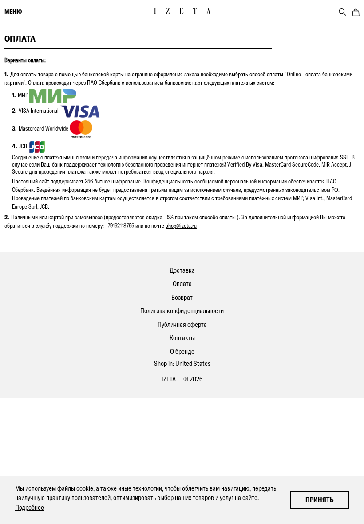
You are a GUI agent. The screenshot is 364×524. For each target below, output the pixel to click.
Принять (319, 500)
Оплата (182, 283)
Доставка (182, 270)
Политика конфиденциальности (182, 310)
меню (13, 12)
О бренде (182, 351)
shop (171, 225)
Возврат (182, 297)
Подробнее (29, 507)
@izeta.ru (186, 225)
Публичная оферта (182, 324)
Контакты (182, 337)
